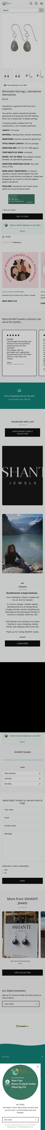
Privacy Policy (11, 1127)
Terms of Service (24, 1127)
